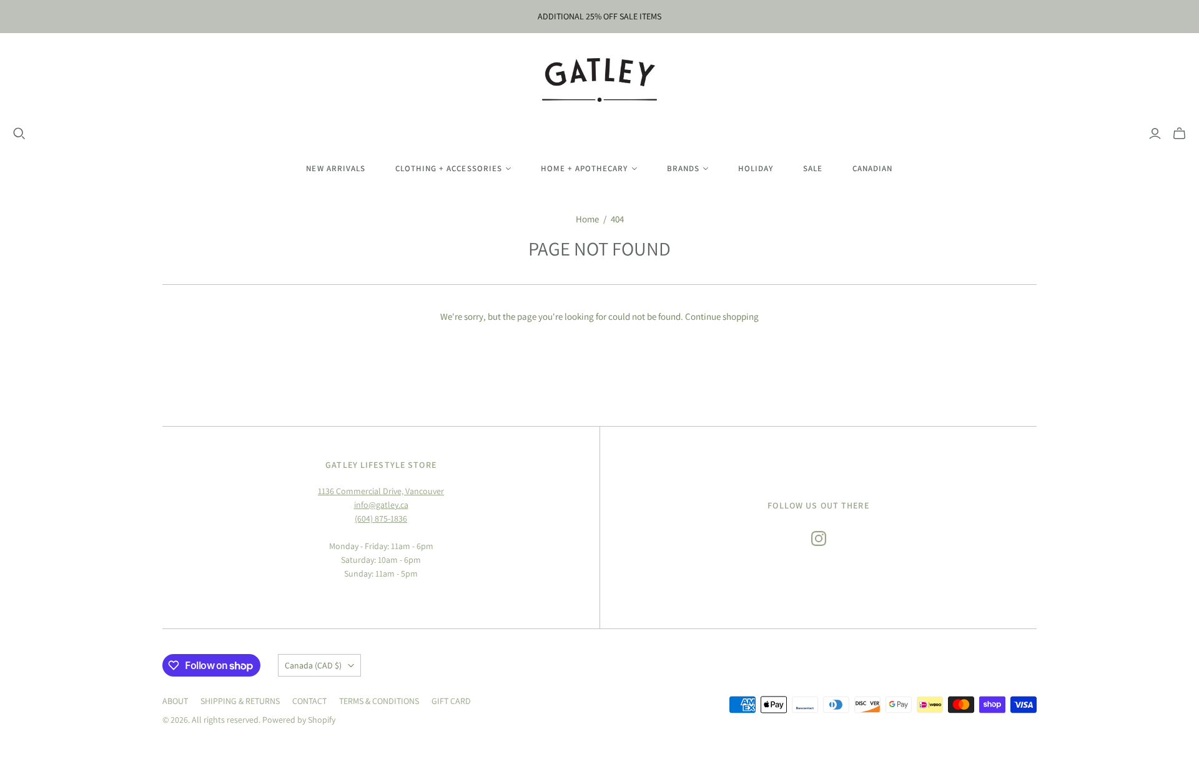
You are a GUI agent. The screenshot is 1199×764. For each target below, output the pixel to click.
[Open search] (19, 133)
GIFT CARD (451, 701)
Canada (313, 665)
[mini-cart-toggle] (1179, 134)
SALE (812, 168)
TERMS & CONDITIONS (379, 701)
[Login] (1155, 134)
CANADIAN (872, 168)
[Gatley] (600, 80)
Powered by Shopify (298, 719)
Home (587, 219)
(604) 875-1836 (381, 518)
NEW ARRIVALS (335, 168)
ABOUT (175, 701)
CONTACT (309, 701)
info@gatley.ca (381, 504)
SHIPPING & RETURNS (240, 701)
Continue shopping (722, 316)
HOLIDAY (755, 168)
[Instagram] (818, 538)
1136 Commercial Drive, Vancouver (381, 491)
